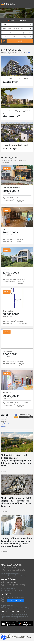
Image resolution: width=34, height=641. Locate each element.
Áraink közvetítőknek (8, 588)
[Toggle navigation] (30, 4)
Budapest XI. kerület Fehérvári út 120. (15, 79)
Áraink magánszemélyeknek (10, 574)
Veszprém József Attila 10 (11, 188)
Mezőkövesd (7, 393)
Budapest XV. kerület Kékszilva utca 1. (15, 145)
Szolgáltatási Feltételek (7, 636)
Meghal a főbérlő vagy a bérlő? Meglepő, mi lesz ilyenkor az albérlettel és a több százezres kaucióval (16, 502)
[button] (4, 637)
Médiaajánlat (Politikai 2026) (8, 637)
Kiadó (24, 20)
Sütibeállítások (5, 639)
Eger (4, 229)
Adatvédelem (17, 636)
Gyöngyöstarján (8, 351)
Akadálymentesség (21, 637)
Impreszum (18, 635)
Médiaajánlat (24, 636)
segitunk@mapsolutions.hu (16, 597)
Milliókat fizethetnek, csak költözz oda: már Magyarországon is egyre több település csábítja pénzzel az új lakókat (16, 460)
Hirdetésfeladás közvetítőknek (11, 590)
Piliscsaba (6, 269)
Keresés (19, 41)
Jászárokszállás (8, 311)
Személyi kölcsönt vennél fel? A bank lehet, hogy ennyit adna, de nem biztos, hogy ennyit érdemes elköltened (16, 542)
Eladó (12, 20)
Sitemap (29, 637)
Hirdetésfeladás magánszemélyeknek (13, 576)
